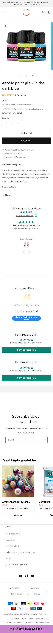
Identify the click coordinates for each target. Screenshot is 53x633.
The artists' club (12, 534)
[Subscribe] (44, 440)
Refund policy (44, 614)
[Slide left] (21, 75)
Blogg (7, 558)
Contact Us (10, 540)
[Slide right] (32, 75)
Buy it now (26, 140)
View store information (15, 157)
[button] (26, 629)
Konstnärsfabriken (16, 614)
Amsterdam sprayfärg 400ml (15, 501)
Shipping (14, 104)
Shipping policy (41, 618)
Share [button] (7, 195)
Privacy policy (14, 618)
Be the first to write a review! (26, 318)
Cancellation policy (42, 622)
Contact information (14, 622)
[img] (26, 212)
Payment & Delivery (13, 546)
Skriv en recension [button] (26, 349)
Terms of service (27, 618)
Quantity (5, 118)
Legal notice (28, 622)
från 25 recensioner (24, 215)
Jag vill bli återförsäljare (16, 564)
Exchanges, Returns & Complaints (20, 552)
